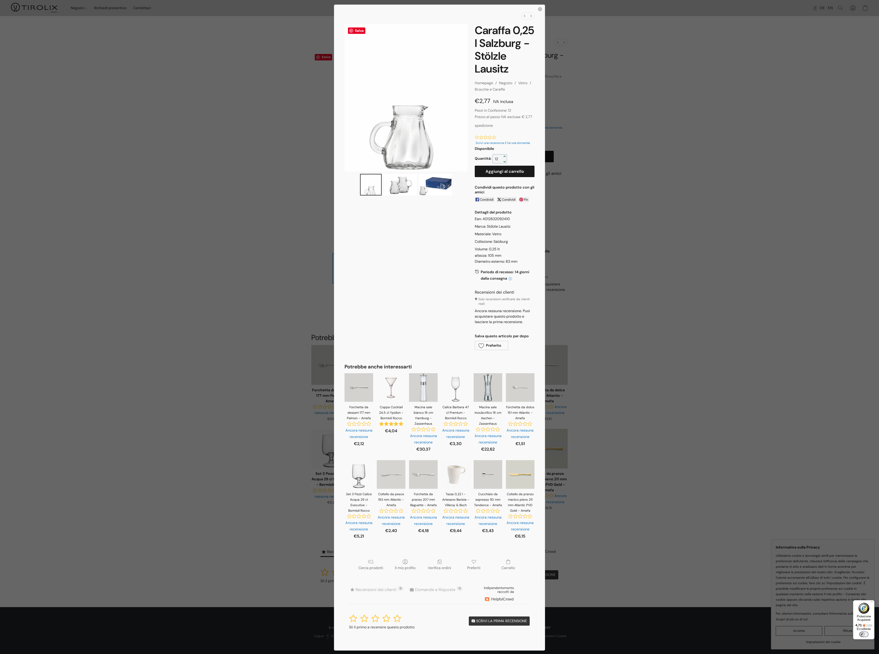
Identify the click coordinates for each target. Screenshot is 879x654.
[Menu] (871, 603)
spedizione (484, 125)
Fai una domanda (518, 143)
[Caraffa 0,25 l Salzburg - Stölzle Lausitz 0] (371, 184)
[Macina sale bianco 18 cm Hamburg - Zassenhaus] (423, 387)
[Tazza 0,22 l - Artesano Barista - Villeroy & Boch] (455, 474)
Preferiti (473, 567)
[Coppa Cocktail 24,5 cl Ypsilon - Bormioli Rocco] (391, 387)
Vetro (522, 83)
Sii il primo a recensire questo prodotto (382, 627)
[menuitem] (524, 16)
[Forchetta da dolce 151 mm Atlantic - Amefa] (520, 387)
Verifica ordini (439, 567)
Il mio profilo (405, 567)
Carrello (508, 567)
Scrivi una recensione (490, 143)
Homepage (484, 83)
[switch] (863, 634)
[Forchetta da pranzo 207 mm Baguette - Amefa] (423, 474)
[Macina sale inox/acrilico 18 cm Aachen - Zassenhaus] (488, 387)
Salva (359, 30)
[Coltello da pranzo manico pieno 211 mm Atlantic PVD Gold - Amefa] (520, 474)
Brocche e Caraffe (490, 89)
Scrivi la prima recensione (501, 621)
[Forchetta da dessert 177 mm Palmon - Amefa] (359, 387)
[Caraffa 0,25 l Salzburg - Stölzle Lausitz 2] (435, 184)
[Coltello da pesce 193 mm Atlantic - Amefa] (391, 474)
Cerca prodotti (370, 567)
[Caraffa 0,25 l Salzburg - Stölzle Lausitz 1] (400, 184)
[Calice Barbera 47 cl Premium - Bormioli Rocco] (455, 387)
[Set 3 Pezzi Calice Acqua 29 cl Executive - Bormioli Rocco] (359, 474)
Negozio (505, 83)
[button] (491, 345)
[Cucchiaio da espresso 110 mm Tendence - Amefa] (488, 474)
